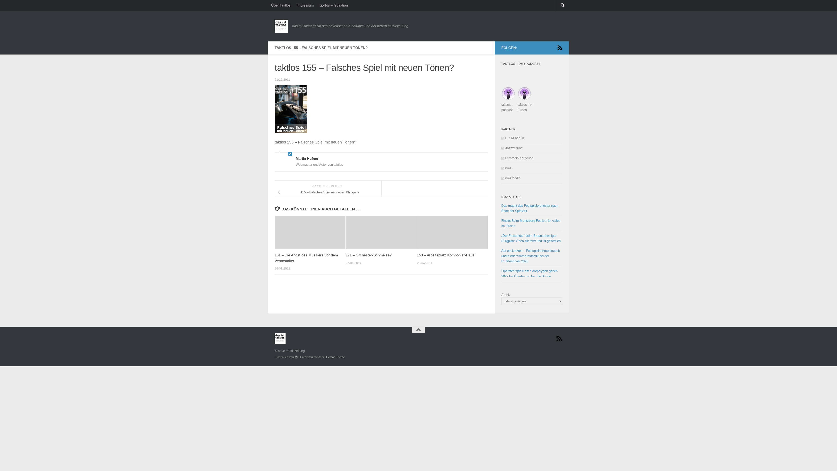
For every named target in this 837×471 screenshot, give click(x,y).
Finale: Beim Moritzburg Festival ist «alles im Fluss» (530, 223)
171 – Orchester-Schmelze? (368, 255)
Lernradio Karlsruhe (519, 158)
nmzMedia (512, 178)
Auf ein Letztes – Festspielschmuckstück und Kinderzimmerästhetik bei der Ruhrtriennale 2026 (530, 256)
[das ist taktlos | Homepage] (281, 26)
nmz (508, 168)
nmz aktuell (511, 197)
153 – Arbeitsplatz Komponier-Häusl (446, 255)
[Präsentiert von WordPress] (296, 357)
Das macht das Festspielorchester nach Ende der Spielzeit (529, 208)
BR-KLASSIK (514, 138)
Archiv (505, 295)
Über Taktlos (281, 5)
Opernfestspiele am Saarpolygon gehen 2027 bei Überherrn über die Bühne (529, 273)
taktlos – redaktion (334, 5)
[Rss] (559, 47)
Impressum (305, 5)
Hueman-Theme (335, 357)
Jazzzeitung (513, 148)
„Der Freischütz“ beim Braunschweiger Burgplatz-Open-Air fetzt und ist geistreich (531, 238)
